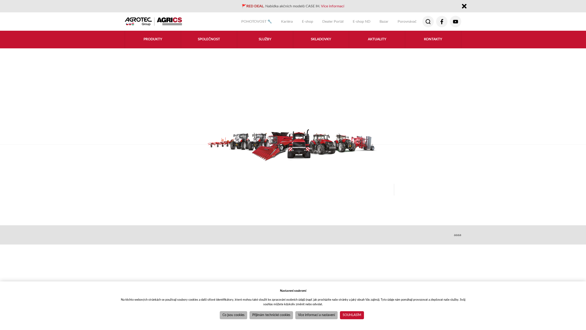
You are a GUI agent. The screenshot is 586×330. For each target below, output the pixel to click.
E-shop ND (361, 21)
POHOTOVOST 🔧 (256, 21)
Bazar (384, 21)
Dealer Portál (333, 21)
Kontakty (433, 39)
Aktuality (377, 39)
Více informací (332, 6)
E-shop (307, 21)
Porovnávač (407, 21)
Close (464, 7)
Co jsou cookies (233, 315)
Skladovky (321, 39)
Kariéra (287, 21)
